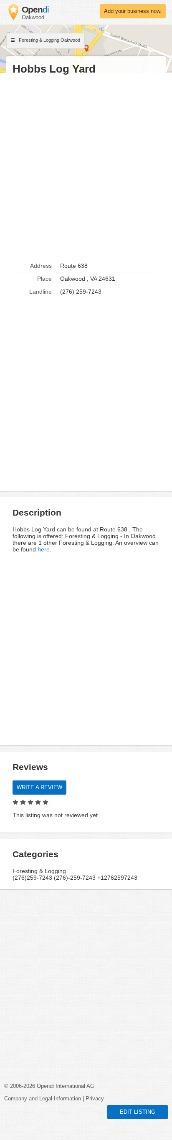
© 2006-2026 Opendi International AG (49, 1086)
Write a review (39, 787)
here (44, 549)
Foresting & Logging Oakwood (49, 40)
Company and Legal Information (42, 1099)
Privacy (95, 1099)
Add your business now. (133, 11)
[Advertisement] (86, 168)
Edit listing (137, 1112)
